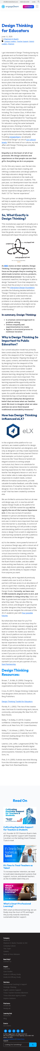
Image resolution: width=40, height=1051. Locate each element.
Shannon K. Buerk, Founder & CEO (15, 943)
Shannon (11, 44)
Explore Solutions (9, 998)
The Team (7, 949)
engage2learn (15, 137)
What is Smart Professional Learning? (17, 905)
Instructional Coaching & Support (15, 984)
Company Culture (9, 946)
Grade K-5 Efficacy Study (12, 974)
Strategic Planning (9, 987)
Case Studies (7, 971)
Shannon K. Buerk (11, 39)
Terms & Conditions (9, 1039)
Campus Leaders (10, 41)
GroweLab (7, 1006)
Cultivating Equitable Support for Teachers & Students (18, 828)
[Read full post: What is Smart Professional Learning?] (20, 900)
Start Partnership (9, 664)
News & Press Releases (11, 954)
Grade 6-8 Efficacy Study (12, 977)
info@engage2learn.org (11, 2)
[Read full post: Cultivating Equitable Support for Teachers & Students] (20, 823)
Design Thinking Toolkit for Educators (17, 701)
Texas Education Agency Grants (14, 995)
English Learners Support (12, 990)
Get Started (28, 7)
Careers (6, 951)
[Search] (33, 1044)
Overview (6, 969)
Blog (5, 1018)
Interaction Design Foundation (22, 287)
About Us (6, 940)
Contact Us (7, 961)
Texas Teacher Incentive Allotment (15, 993)
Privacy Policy (20, 1039)
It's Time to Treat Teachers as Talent (18, 866)
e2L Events (7, 1026)
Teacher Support (22, 41)
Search (5, 1041)
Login (33, 2)
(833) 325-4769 (24, 2)
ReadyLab (6, 1008)
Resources (7, 1016)
